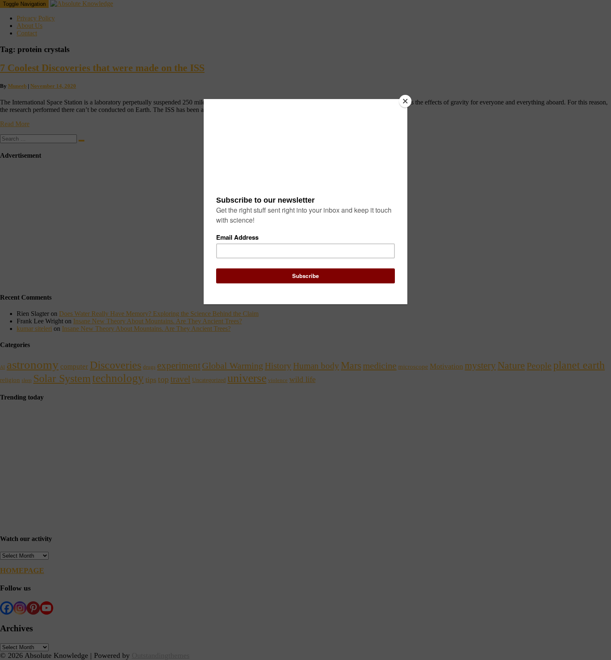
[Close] (405, 101)
